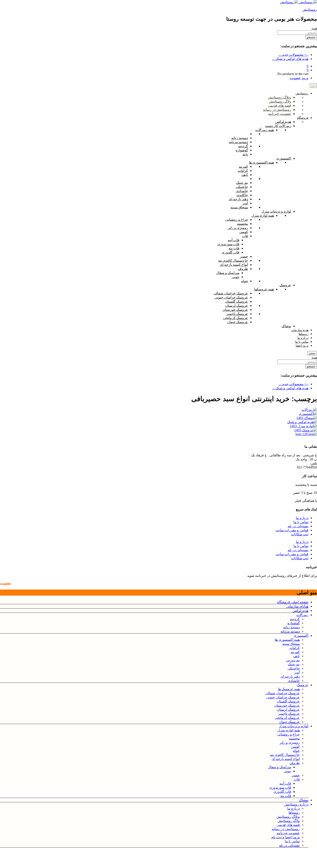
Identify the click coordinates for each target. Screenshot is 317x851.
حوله (296, 750)
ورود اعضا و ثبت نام (285, 837)
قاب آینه (285, 783)
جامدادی (294, 680)
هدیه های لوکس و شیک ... (290, 59)
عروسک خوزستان (287, 705)
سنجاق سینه (291, 644)
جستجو (311, 37)
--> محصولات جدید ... (293, 54)
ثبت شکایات (299, 534)
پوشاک (303, 800)
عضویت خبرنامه (288, 833)
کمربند (295, 652)
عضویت (295, 78)
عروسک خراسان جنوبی (283, 697)
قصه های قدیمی (288, 825)
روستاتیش (309, 9)
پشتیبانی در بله (298, 526)
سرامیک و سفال (279, 767)
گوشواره (293, 623)
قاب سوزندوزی (280, 787)
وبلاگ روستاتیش (288, 816)
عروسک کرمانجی (287, 718)
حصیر (296, 775)
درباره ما (302, 518)
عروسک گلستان (288, 701)
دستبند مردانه (290, 631)
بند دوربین (293, 660)
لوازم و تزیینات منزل (293, 726)
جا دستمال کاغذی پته (285, 755)
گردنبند (295, 619)
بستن (312, 353)
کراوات (294, 648)
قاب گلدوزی (282, 791)
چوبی (287, 771)
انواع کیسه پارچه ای (285, 759)
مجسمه (294, 738)
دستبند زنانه (291, 627)
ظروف (295, 763)
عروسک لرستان (288, 709)
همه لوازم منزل (288, 730)
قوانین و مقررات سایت (292, 530)
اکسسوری (300, 635)
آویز (297, 672)
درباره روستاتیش (296, 804)
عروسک (302, 685)
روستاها (294, 812)
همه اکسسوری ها (287, 639)
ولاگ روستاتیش (289, 821)
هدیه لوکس (300, 610)
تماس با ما (300, 522)
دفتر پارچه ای (290, 676)
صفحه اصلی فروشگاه (292, 602)
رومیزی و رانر (290, 742)
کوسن (295, 746)
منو (313, 85)
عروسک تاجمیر (289, 713)
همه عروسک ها (289, 689)
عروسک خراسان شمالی (282, 693)
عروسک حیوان (289, 722)
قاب (297, 779)
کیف (296, 656)
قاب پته (285, 796)
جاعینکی (293, 668)
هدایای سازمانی (297, 606)
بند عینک (294, 664)
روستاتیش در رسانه (286, 829)
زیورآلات (302, 615)
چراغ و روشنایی (288, 734)
